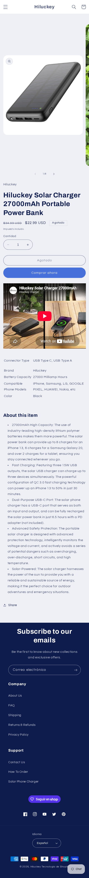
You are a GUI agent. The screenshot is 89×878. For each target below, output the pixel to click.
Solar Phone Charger (23, 781)
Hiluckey (35, 867)
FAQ (11, 705)
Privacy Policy (18, 734)
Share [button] (12, 605)
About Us (15, 695)
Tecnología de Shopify (55, 867)
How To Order (18, 771)
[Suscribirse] (76, 670)
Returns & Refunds (22, 724)
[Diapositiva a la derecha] (53, 174)
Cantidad (9, 236)
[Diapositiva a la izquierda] (35, 174)
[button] (5, 7)
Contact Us (16, 762)
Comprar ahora (44, 272)
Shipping (14, 715)
